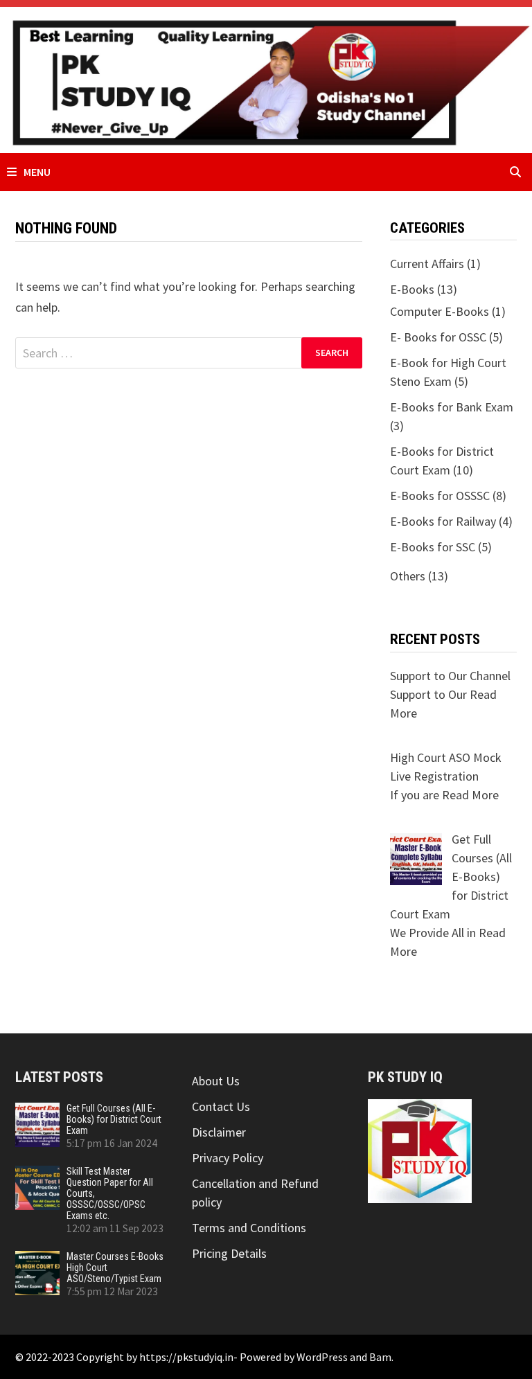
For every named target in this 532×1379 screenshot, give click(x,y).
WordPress (322, 1357)
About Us (216, 1081)
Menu (37, 172)
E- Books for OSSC (438, 337)
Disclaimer (219, 1132)
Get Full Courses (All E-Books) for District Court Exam (113, 1119)
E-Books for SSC (432, 547)
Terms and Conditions (249, 1228)
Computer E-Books (439, 311)
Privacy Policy (227, 1158)
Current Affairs (427, 264)
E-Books (412, 289)
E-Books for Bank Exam (451, 407)
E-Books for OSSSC (440, 496)
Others (407, 576)
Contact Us (221, 1106)
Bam (380, 1357)
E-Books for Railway (443, 521)
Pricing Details (229, 1253)
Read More (470, 795)
